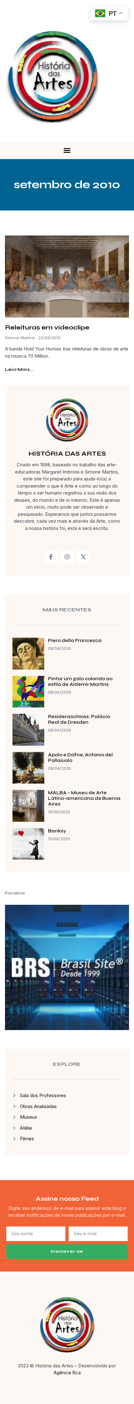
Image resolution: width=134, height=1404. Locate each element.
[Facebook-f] (51, 557)
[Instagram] (67, 557)
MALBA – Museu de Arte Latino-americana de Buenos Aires (84, 798)
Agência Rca (67, 1373)
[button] (67, 150)
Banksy (57, 831)
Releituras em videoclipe (47, 327)
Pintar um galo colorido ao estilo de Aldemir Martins (80, 681)
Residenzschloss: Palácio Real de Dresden (79, 719)
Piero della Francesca (75, 640)
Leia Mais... (19, 369)
